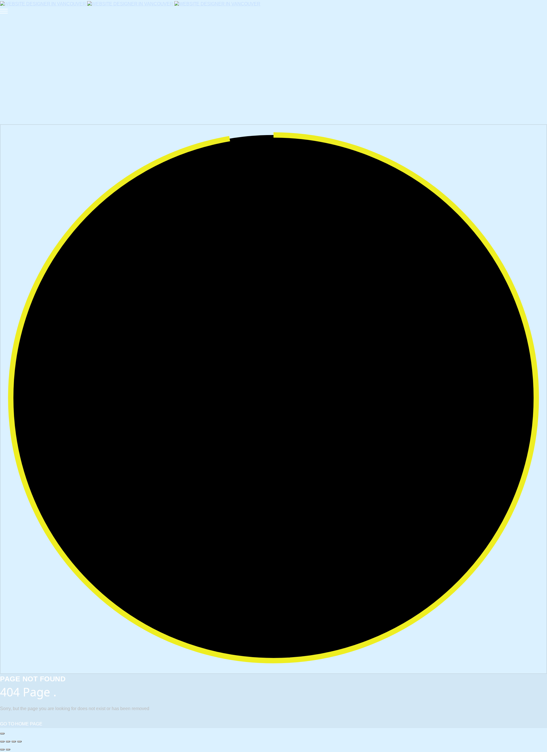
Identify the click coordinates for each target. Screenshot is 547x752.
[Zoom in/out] (2, 741)
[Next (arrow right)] (8, 749)
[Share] (13, 741)
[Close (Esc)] (19, 741)
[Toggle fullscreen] (8, 741)
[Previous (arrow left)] (2, 749)
